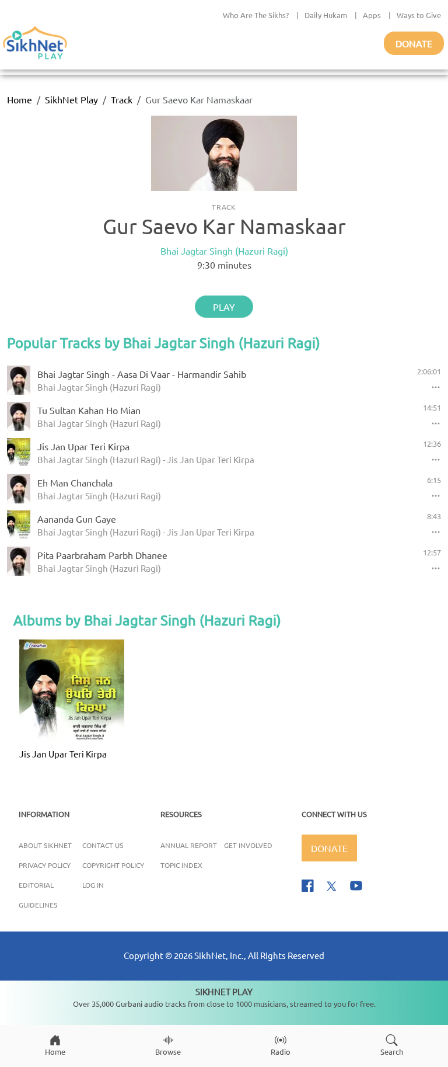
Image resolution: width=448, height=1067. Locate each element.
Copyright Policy (113, 865)
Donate (414, 43)
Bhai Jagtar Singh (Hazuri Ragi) (224, 250)
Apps (372, 15)
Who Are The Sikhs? (256, 15)
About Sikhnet (45, 845)
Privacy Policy (45, 865)
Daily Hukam (325, 15)
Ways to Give (419, 15)
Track (121, 99)
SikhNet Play (71, 99)
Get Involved (248, 845)
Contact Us (102, 845)
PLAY (224, 306)
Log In (93, 884)
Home (19, 99)
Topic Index (181, 865)
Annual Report (188, 845)
